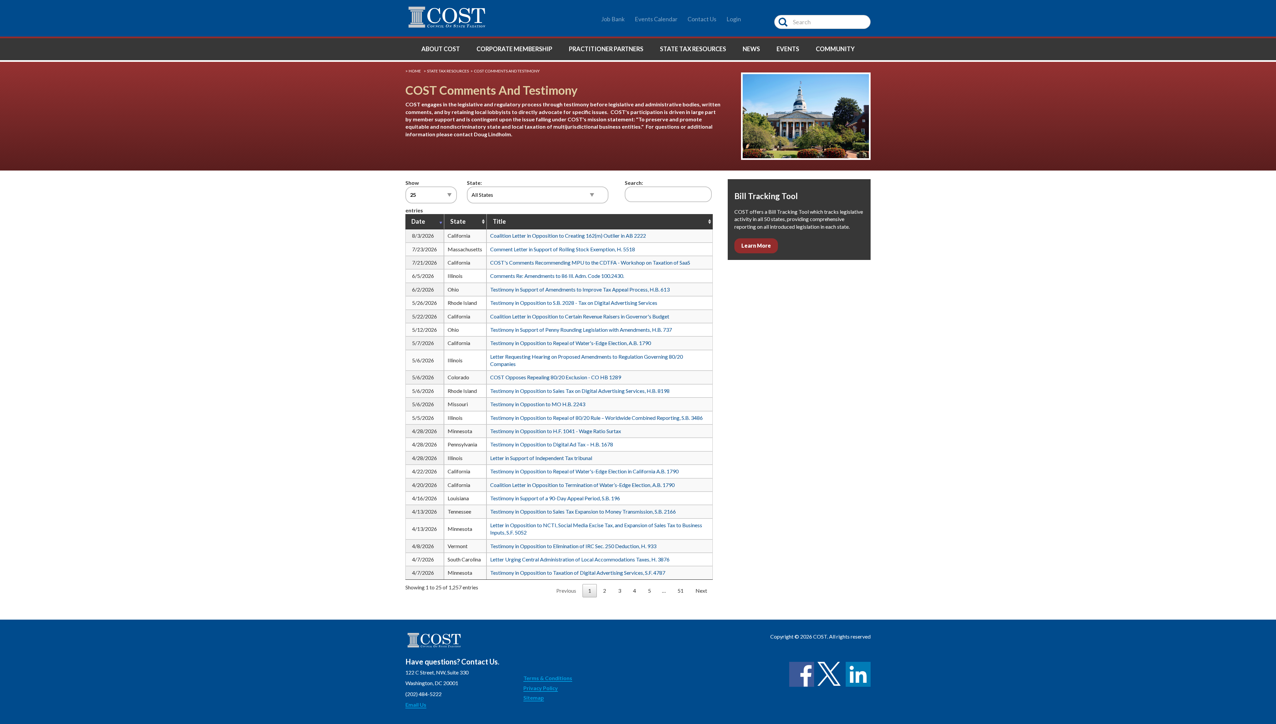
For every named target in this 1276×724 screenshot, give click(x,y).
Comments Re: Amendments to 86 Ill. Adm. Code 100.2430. (557, 276)
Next (701, 590)
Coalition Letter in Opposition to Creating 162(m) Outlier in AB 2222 (568, 235)
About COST (440, 49)
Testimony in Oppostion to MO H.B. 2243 (537, 404)
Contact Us (702, 19)
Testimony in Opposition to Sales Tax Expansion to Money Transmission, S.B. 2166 (583, 511)
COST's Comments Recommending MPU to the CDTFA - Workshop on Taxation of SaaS (590, 262)
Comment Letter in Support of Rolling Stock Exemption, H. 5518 (562, 249)
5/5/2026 (423, 418)
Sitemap (533, 697)
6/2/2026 (423, 289)
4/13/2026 (424, 511)
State (458, 221)
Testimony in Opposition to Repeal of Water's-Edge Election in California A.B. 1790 (584, 471)
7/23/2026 (424, 249)
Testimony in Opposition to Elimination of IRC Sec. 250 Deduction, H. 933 (573, 546)
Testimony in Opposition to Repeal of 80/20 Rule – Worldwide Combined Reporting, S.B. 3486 (596, 418)
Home (415, 70)
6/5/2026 (423, 276)
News (751, 49)
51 (681, 590)
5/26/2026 (424, 303)
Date (418, 221)
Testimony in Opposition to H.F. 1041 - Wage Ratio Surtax (555, 431)
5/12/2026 (424, 329)
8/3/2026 (423, 235)
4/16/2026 (424, 498)
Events (788, 49)
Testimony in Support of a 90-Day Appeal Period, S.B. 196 (555, 498)
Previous (566, 590)
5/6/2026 (423, 360)
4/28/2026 (424, 431)
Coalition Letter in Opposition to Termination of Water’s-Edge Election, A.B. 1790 (582, 485)
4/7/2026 (423, 559)
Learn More (756, 245)
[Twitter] (829, 674)
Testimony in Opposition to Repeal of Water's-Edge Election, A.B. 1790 (570, 343)
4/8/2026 (423, 546)
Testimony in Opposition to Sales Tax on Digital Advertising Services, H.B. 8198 (580, 391)
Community (835, 49)
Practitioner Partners (606, 49)
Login (733, 19)
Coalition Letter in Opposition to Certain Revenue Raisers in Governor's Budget (579, 316)
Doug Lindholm (492, 134)
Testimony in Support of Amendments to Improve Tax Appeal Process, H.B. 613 (580, 289)
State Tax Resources (693, 49)
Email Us (415, 704)
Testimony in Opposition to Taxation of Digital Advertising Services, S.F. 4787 (577, 572)
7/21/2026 (424, 262)
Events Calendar (656, 19)
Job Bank (613, 19)
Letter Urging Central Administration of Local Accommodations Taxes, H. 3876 (580, 559)
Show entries (414, 196)
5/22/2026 (424, 316)
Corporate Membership (514, 49)
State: (474, 183)
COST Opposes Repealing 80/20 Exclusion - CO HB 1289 (555, 377)
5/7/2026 (423, 343)
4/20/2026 (424, 485)
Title (499, 221)
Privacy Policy (540, 688)
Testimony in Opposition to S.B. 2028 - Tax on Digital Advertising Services (573, 303)
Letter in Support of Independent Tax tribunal (541, 458)
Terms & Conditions (547, 678)
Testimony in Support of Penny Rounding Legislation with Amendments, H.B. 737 (581, 329)
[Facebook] (801, 674)
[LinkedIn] (858, 674)
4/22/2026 (424, 471)
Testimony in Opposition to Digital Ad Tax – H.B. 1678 (551, 444)
